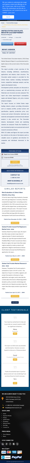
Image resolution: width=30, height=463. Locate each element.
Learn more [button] (11, 12)
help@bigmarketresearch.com (15, 183)
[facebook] (10, 444)
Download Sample (7, 43)
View (15, 333)
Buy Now (15, 162)
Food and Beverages (12, 23)
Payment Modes (7, 415)
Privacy (5, 417)
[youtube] (17, 444)
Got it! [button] (8, 17)
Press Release (6, 434)
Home (2, 23)
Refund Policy (6, 423)
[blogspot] (13, 444)
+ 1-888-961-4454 (15, 177)
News (4, 436)
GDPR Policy (6, 419)
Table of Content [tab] (8, 53)
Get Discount (20, 43)
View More (15, 302)
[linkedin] (3, 444)
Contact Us (6, 427)
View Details (15, 223)
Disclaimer (5, 421)
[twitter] (6, 444)
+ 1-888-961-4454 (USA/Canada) (14, 405)
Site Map (5, 425)
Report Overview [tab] (8, 49)
